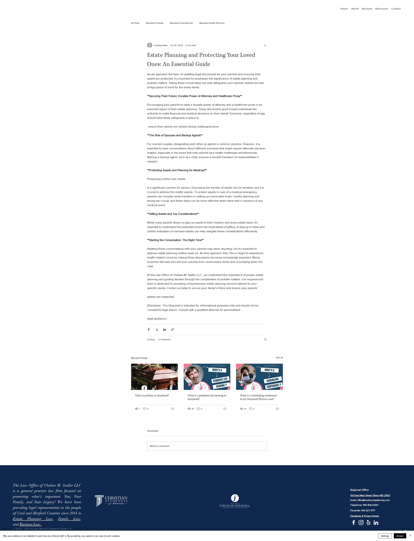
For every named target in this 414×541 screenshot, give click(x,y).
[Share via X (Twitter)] (156, 329)
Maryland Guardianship (181, 23)
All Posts (135, 23)
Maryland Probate (154, 23)
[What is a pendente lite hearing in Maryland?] (207, 377)
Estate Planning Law (33, 518)
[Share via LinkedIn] (164, 329)
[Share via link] (172, 329)
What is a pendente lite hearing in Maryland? (207, 397)
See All (279, 357)
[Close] (410, 535)
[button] (367, 8)
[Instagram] (361, 522)
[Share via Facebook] (148, 329)
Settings (385, 535)
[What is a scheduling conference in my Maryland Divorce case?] (259, 377)
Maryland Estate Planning (211, 23)
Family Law (69, 518)
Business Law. (30, 524)
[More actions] (265, 45)
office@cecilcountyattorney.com (373, 500)
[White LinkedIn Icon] (376, 522)
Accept (400, 535)
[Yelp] (368, 522)
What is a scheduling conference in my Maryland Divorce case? (258, 397)
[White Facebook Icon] (353, 522)
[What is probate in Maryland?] (154, 377)
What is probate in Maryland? (152, 395)
